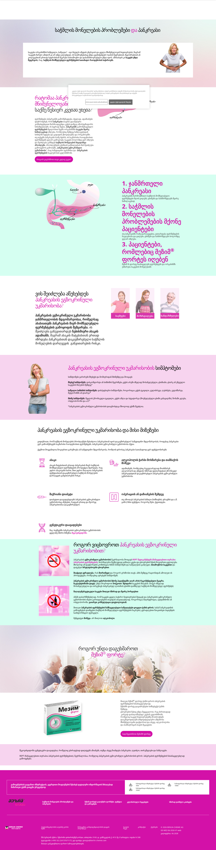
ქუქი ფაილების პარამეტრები (96, 102)
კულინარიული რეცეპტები (137, 802)
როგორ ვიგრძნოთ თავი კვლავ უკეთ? (54, 159)
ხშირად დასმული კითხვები (180, 802)
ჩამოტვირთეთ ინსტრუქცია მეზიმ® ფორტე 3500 (150, 785)
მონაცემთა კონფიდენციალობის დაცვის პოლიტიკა (93, 827)
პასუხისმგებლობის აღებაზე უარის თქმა (54, 827)
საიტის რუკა (126, 827)
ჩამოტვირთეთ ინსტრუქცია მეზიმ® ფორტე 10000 (189, 785)
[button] (54, 160)
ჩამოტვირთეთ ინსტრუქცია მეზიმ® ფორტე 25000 (150, 789)
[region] (109, 97)
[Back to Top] (208, 844)
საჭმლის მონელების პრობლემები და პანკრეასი (57, 803)
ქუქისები (154, 827)
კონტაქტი (142, 827)
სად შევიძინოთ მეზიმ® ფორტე (136, 734)
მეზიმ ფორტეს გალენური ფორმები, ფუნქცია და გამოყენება (103, 803)
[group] (139, 109)
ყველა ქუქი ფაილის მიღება (120, 102)
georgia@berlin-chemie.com (94, 840)
